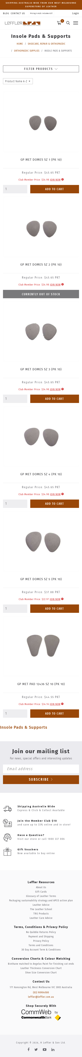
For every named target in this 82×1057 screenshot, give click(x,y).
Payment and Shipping (41, 936)
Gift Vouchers (28, 849)
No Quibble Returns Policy (41, 932)
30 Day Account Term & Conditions (41, 949)
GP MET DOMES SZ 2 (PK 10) (41, 264)
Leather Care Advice (41, 918)
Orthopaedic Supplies (26, 51)
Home (20, 44)
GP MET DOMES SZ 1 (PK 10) (41, 159)
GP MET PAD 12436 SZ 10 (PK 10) (41, 684)
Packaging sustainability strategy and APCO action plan (41, 900)
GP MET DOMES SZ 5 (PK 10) (41, 579)
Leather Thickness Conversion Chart (41, 968)
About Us (41, 887)
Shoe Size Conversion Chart (41, 972)
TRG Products (41, 913)
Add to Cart (54, 189)
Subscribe (39, 779)
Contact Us (18, 13)
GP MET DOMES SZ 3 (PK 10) (41, 369)
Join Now (55, 180)
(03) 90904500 (41, 992)
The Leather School (41, 909)
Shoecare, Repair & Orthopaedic (46, 44)
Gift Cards (41, 892)
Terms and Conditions (41, 945)
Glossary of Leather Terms (41, 896)
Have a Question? (31, 835)
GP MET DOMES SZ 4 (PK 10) (41, 474)
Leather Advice (41, 905)
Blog (6, 13)
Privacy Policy (41, 941)
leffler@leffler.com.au (41, 997)
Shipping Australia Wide (36, 806)
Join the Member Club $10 (37, 821)
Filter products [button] (39, 68)
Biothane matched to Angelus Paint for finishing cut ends (41, 964)
